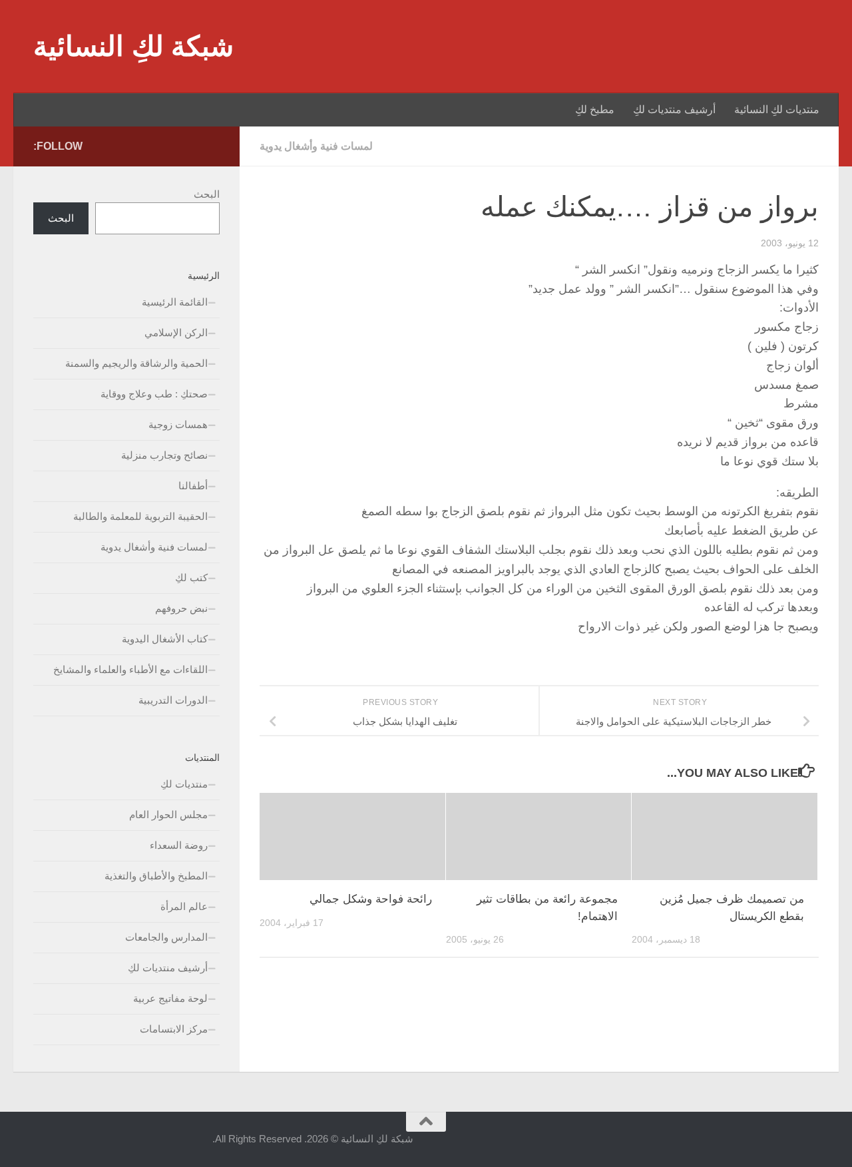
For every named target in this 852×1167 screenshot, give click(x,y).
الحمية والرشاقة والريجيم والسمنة (136, 363)
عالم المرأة (184, 906)
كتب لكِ (191, 577)
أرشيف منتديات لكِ (674, 109)
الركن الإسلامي (176, 332)
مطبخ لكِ (594, 109)
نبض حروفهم (181, 608)
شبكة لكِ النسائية (133, 46)
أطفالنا (193, 485)
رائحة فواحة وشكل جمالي (371, 899)
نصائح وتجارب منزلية (164, 455)
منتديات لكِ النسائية (776, 109)
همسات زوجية (178, 424)
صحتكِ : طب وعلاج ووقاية (154, 393)
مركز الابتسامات (174, 1029)
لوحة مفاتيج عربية (170, 998)
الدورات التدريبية (173, 700)
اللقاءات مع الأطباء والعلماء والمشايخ (130, 669)
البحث (207, 194)
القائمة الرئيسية (175, 302)
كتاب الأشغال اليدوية (165, 638)
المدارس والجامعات (166, 937)
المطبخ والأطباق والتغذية (156, 875)
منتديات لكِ (184, 784)
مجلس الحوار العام (168, 814)
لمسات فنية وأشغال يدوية (316, 146)
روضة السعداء (179, 845)
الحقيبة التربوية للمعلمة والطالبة (140, 516)
